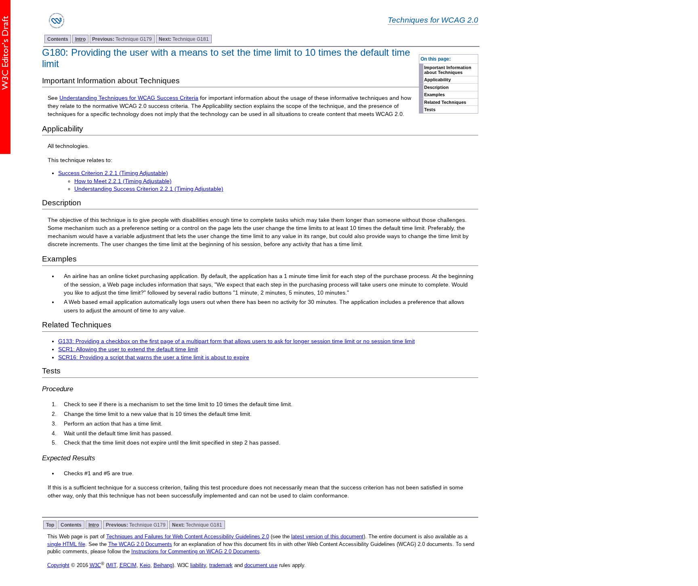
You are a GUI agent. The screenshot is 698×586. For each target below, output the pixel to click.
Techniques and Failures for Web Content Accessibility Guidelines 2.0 (187, 536)
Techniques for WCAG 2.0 (433, 19)
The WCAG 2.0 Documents (140, 544)
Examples (434, 94)
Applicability (437, 79)
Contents (57, 39)
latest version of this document (327, 536)
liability (198, 565)
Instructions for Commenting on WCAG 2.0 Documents (195, 551)
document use (261, 565)
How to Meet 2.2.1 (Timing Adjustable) (123, 181)
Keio (145, 565)
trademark (221, 565)
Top (50, 524)
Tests (429, 109)
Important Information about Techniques (447, 70)
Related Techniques (445, 102)
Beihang (162, 565)
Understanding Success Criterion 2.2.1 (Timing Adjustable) (148, 188)
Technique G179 (122, 39)
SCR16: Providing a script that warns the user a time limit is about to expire (153, 357)
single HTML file (66, 544)
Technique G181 (184, 39)
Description (436, 87)
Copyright (58, 565)
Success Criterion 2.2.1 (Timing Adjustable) (113, 173)
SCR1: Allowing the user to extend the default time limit (128, 349)
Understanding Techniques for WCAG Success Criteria (128, 98)
